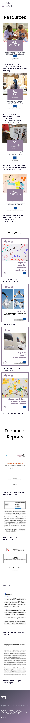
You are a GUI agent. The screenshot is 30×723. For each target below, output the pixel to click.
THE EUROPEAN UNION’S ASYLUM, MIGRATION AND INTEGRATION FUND (14, 705)
